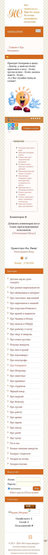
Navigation (15, 31)
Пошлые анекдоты (19, 344)
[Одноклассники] (16, 124)
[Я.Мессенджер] (9, 124)
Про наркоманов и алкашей (24, 303)
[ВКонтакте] (12, 124)
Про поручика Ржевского (23, 308)
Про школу (16, 427)
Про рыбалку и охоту (21, 329)
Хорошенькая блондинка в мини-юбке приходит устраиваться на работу (25, 180)
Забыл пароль (17, 492)
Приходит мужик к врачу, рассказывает (25, 205)
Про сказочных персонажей (24, 297)
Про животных (18, 375)
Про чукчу (15, 438)
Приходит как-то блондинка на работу (26, 188)
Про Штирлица (18, 370)
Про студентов (17, 386)
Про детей (15, 432)
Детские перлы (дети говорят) (20, 280)
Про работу (16, 412)
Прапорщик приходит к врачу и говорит (26, 172)
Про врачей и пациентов (22, 313)
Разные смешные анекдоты (24, 448)
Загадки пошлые (18, 463)
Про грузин (16, 406)
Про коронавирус (19, 355)
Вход (31, 233)
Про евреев (16, 422)
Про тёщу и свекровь (21, 334)
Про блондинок (15, 49)
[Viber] (12, 128)
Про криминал (17, 380)
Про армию (16, 417)
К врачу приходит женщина (24, 193)
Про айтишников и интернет (24, 292)
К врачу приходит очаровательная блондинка (24, 159)
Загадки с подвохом (20, 453)
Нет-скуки (31, 6)
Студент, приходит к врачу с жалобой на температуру (25, 199)
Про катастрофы (18, 360)
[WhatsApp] (16, 128)
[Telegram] (9, 128)
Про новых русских (20, 339)
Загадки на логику (19, 458)
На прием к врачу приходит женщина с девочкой (26, 166)
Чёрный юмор (17, 391)
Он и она (14, 443)
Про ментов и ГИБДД (21, 323)
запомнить (15, 488)
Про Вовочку (17, 401)
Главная (12, 47)
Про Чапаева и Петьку (21, 318)
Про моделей (16, 396)
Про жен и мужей (19, 349)
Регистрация (20, 233)
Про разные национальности (25, 287)
